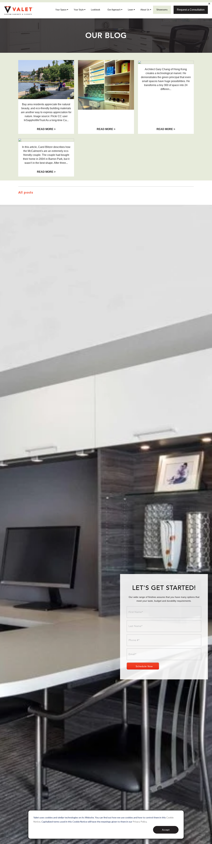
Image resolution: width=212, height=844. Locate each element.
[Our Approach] (121, 9)
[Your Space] (67, 9)
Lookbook (95, 9)
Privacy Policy (140, 821)
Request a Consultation (191, 9)
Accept (166, 829)
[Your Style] (84, 9)
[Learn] (134, 9)
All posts (25, 192)
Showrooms (162, 9)
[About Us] (150, 9)
